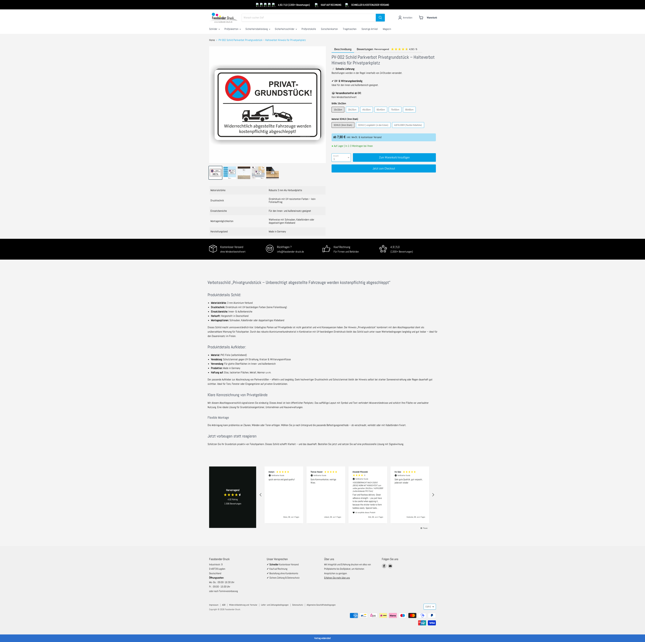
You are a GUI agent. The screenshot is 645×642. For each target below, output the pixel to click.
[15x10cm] (338, 113)
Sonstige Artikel (369, 29)
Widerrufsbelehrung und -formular (243, 604)
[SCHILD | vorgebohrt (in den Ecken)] (373, 128)
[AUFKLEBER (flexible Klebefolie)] (408, 128)
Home (212, 40)
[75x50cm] (395, 113)
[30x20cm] (352, 113)
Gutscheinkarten (329, 29)
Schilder (213, 29)
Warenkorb (432, 17)
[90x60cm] (410, 113)
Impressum (213, 604)
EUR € (428, 606)
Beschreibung (342, 49)
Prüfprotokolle (309, 29)
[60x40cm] (381, 113)
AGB (223, 604)
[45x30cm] (367, 113)
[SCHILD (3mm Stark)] (343, 128)
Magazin (387, 29)
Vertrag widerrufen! (322, 638)
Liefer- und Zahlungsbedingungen (275, 604)
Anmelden (407, 17)
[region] (347, 495)
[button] (261, 495)
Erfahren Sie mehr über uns (337, 577)
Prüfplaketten (231, 29)
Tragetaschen (349, 29)
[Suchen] (380, 17)
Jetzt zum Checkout (384, 168)
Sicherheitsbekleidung (256, 29)
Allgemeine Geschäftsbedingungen (321, 604)
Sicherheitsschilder (285, 29)
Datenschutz (297, 604)
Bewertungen (387, 49)
